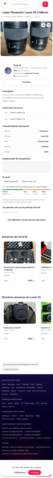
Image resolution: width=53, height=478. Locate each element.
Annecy (5, 394)
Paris (4, 384)
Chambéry (14, 394)
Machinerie (29, 416)
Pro (51, 333)
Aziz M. (6, 333)
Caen (29, 391)
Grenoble (5, 391)
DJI (22, 403)
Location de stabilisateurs (12, 435)
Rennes (40, 388)
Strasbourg (20, 388)
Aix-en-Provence (39, 391)
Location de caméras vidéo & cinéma (17, 428)
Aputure (44, 403)
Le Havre (21, 391)
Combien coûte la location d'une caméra (18, 447)
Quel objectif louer (43, 447)
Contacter (26, 82)
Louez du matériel (43, 438)
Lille (12, 388)
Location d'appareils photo (12, 431)
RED (37, 403)
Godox (4, 407)
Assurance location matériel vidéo (15, 450)
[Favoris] (48, 25)
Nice (32, 384)
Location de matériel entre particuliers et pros (20, 454)
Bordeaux (5, 388)
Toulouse (25, 384)
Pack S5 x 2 (45, 328)
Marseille (11, 384)
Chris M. (17, 65)
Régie (38, 416)
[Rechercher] (45, 4)
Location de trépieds (32, 435)
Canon (10, 403)
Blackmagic (29, 403)
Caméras (5, 416)
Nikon (17, 403)
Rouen (13, 391)
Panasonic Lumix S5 (12, 328)
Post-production (8, 419)
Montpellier (31, 388)
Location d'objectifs (32, 431)
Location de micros (9, 438)
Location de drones (26, 438)
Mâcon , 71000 (9, 272)
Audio (21, 416)
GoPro (11, 407)
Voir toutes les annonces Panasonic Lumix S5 (20, 364)
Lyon (18, 384)
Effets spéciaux (23, 419)
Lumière (14, 416)
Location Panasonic (10, 369)
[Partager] (43, 25)
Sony (4, 403)
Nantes (39, 384)
